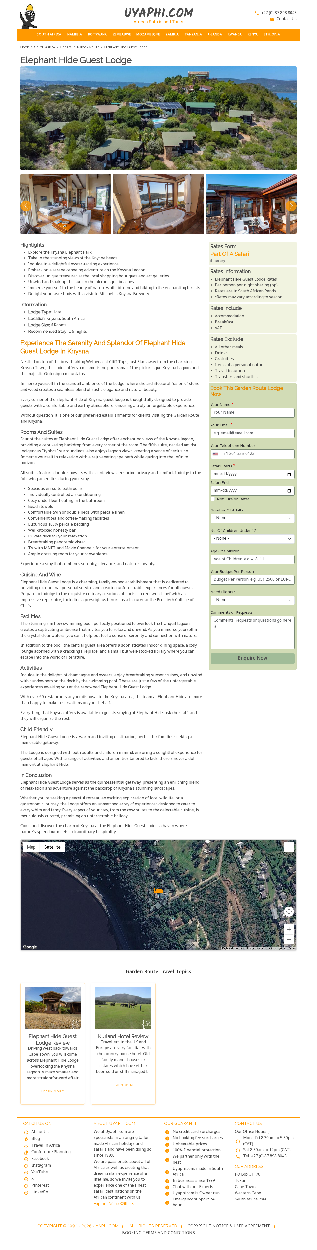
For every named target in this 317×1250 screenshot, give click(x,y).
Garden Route (88, 47)
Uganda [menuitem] (215, 35)
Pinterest (40, 1186)
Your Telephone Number (233, 446)
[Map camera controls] (289, 912)
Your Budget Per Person (232, 572)
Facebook (40, 1159)
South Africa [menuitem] (49, 35)
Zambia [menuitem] (172, 35)
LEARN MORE (52, 1091)
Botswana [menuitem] (97, 35)
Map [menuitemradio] (31, 847)
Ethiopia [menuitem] (272, 35)
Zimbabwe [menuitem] (122, 35)
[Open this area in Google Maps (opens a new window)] (30, 947)
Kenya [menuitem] (253, 35)
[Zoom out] (289, 939)
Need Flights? (223, 592)
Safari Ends (220, 482)
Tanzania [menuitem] (193, 35)
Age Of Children (225, 551)
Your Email (220, 425)
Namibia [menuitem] (74, 35)
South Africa (44, 47)
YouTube (39, 1172)
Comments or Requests (231, 612)
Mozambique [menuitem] (148, 35)
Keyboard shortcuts (233, 948)
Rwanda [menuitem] (235, 35)
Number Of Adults (227, 510)
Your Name (220, 405)
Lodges (66, 47)
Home (24, 47)
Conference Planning (51, 1152)
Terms (292, 949)
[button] (158, 890)
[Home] (52, 16)
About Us (40, 1132)
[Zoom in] (289, 929)
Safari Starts (221, 466)
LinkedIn (39, 1192)
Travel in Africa (45, 1145)
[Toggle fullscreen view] (289, 847)
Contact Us (287, 19)
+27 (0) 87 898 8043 (279, 13)
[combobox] (216, 454)
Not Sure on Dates (233, 499)
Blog (35, 1139)
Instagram (41, 1166)
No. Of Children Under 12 (233, 531)
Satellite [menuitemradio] (52, 847)
